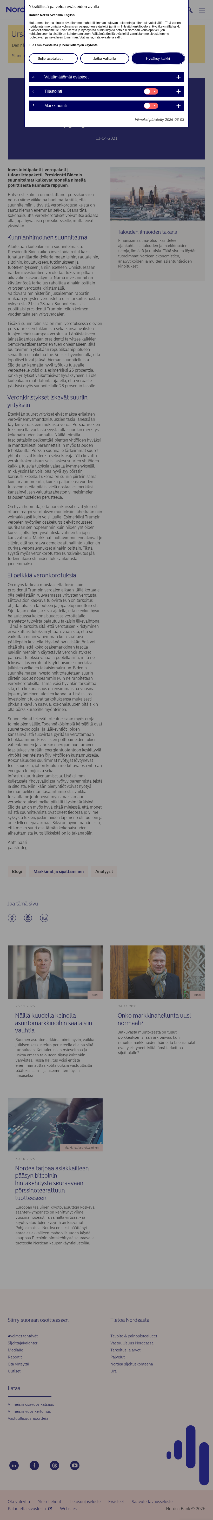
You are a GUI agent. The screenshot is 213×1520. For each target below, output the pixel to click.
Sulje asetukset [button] (50, 58)
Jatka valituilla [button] (104, 58)
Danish (34, 15)
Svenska (56, 15)
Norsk (44, 15)
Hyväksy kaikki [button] (158, 58)
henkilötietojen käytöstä (80, 45)
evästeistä (50, 45)
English (69, 15)
